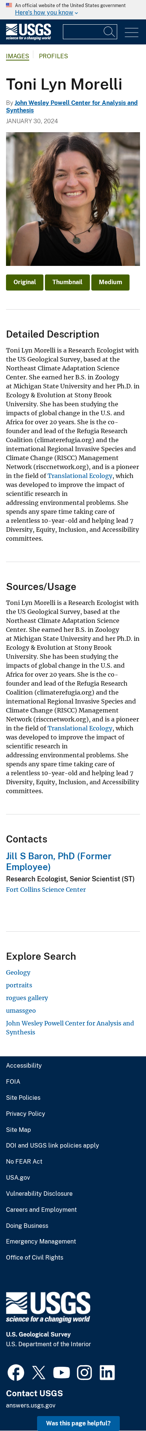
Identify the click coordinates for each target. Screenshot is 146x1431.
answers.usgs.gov (30, 1405)
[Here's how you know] (73, 9)
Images (17, 56)
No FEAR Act (24, 1161)
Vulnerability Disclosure (39, 1194)
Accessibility (24, 1065)
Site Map (18, 1130)
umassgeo (21, 1010)
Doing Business (27, 1226)
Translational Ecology (80, 475)
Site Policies (23, 1098)
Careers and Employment (41, 1210)
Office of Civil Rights (34, 1257)
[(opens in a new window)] (16, 1372)
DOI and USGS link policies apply (52, 1145)
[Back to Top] (119, 1404)
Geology (18, 972)
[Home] (28, 38)
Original (24, 282)
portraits (19, 985)
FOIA (13, 1081)
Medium (110, 282)
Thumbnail (67, 282)
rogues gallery (27, 998)
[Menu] (131, 32)
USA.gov (18, 1177)
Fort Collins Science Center (46, 889)
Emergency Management (41, 1241)
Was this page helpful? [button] (78, 1423)
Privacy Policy (25, 1114)
